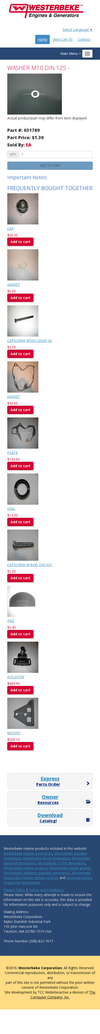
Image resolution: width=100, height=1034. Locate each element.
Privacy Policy (14, 890)
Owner (48, 799)
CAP (10, 228)
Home (42, 39)
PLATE (12, 452)
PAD (10, 620)
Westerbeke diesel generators (46, 858)
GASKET (13, 284)
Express (48, 781)
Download (50, 817)
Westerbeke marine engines (25, 868)
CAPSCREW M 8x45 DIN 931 (29, 564)
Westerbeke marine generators (28, 853)
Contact (84, 39)
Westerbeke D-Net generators (61, 863)
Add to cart (20, 241)
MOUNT (13, 733)
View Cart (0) (63, 39)
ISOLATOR (15, 677)
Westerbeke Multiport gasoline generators (37, 872)
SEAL (11, 508)
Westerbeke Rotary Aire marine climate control (47, 875)
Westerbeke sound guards (69, 868)
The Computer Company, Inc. (63, 994)
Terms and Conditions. (46, 890)
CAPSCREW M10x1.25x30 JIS (29, 340)
